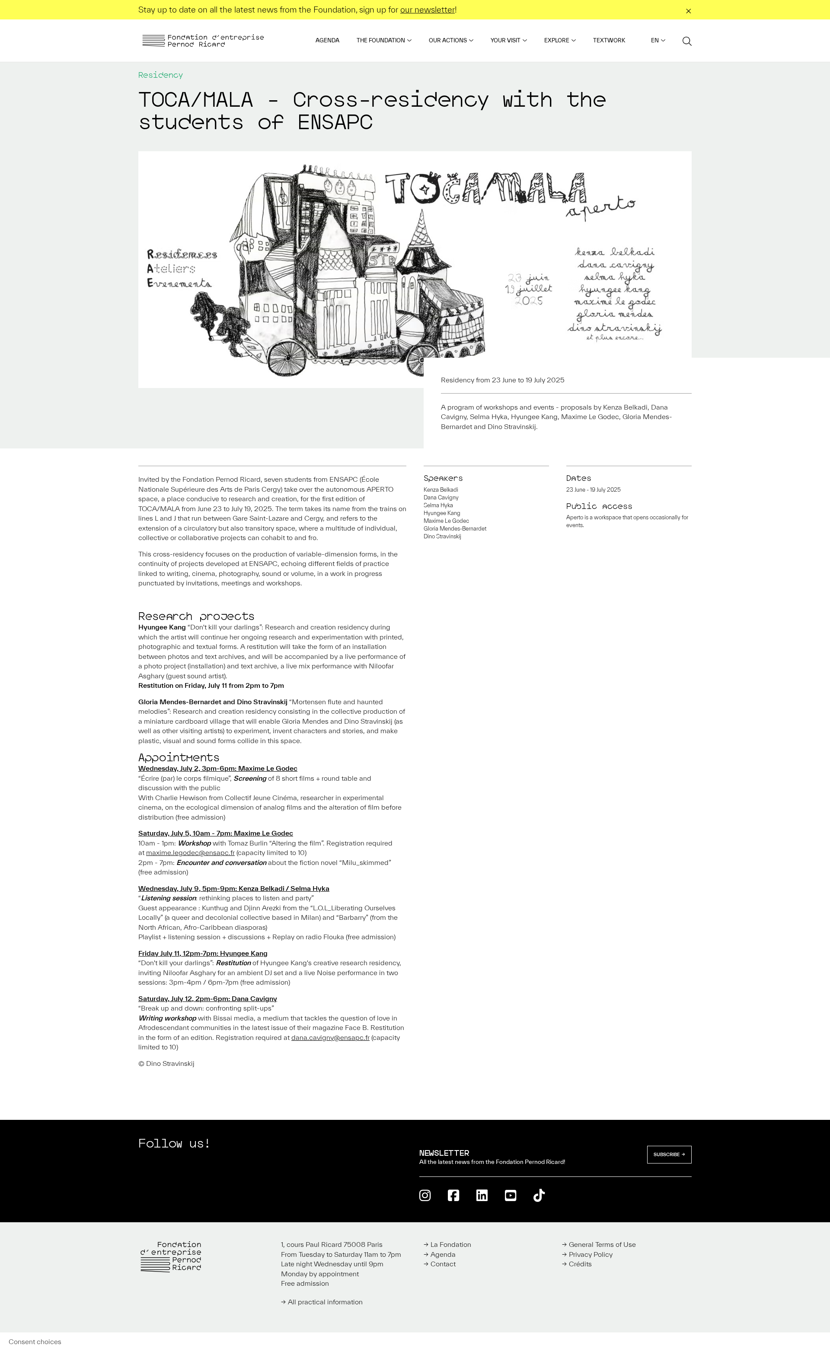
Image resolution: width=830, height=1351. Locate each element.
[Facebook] (453, 1195)
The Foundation (381, 40)
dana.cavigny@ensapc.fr (330, 1037)
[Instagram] (425, 1195)
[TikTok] (539, 1195)
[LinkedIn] (482, 1195)
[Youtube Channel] (510, 1195)
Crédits (580, 1264)
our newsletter (427, 9)
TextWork (609, 40)
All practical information (325, 1302)
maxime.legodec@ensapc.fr (190, 852)
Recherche (687, 41)
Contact (443, 1264)
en (655, 40)
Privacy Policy (591, 1254)
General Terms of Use (602, 1244)
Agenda (327, 40)
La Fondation (451, 1244)
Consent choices (35, 1341)
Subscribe (667, 1154)
